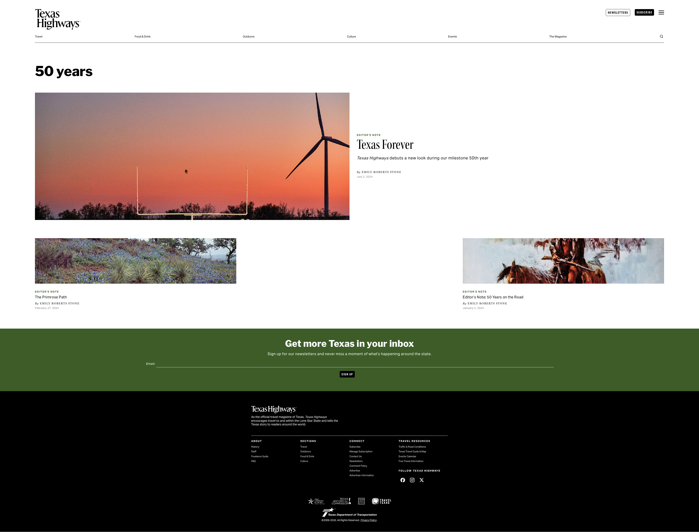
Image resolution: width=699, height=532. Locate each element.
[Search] (661, 36)
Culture (351, 36)
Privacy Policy (369, 520)
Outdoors (248, 36)
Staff (253, 451)
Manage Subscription (361, 451)
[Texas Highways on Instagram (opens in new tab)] (412, 480)
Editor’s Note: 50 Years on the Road (493, 297)
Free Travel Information (411, 461)
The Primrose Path (51, 297)
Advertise (355, 470)
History (255, 446)
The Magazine (558, 36)
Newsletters (618, 13)
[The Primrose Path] (135, 261)
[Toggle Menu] (661, 12)
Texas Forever (385, 144)
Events (452, 36)
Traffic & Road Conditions (412, 446)
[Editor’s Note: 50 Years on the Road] (563, 261)
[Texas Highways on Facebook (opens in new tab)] (403, 480)
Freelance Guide (259, 456)
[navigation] (661, 12)
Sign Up (347, 374)
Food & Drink (143, 36)
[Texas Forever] (192, 156)
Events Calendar (407, 456)
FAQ (253, 461)
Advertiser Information (362, 475)
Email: (150, 364)
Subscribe (644, 12)
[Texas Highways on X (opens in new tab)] (422, 480)
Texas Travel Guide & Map (412, 451)
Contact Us (356, 456)
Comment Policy (358, 465)
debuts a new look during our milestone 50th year (423, 157)
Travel (38, 36)
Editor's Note (369, 135)
